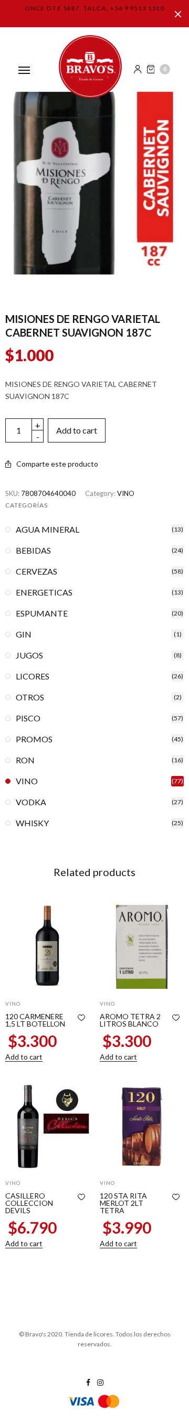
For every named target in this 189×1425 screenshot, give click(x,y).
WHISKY (32, 823)
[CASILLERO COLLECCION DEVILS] (47, 1126)
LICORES (32, 676)
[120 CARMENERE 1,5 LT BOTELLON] (47, 947)
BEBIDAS (33, 550)
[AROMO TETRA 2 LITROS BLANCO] (142, 947)
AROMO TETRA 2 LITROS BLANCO (130, 1020)
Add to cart (76, 430)
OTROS (30, 697)
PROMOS (34, 739)
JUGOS (29, 655)
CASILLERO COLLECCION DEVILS (29, 1203)
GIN (24, 634)
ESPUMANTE (42, 613)
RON (25, 760)
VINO (125, 493)
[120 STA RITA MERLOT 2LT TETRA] (142, 1126)
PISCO (28, 718)
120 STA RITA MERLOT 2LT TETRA (123, 1203)
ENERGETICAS (44, 592)
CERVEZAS (36, 571)
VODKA (31, 802)
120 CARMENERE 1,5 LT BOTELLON (35, 1020)
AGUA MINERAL (47, 529)
